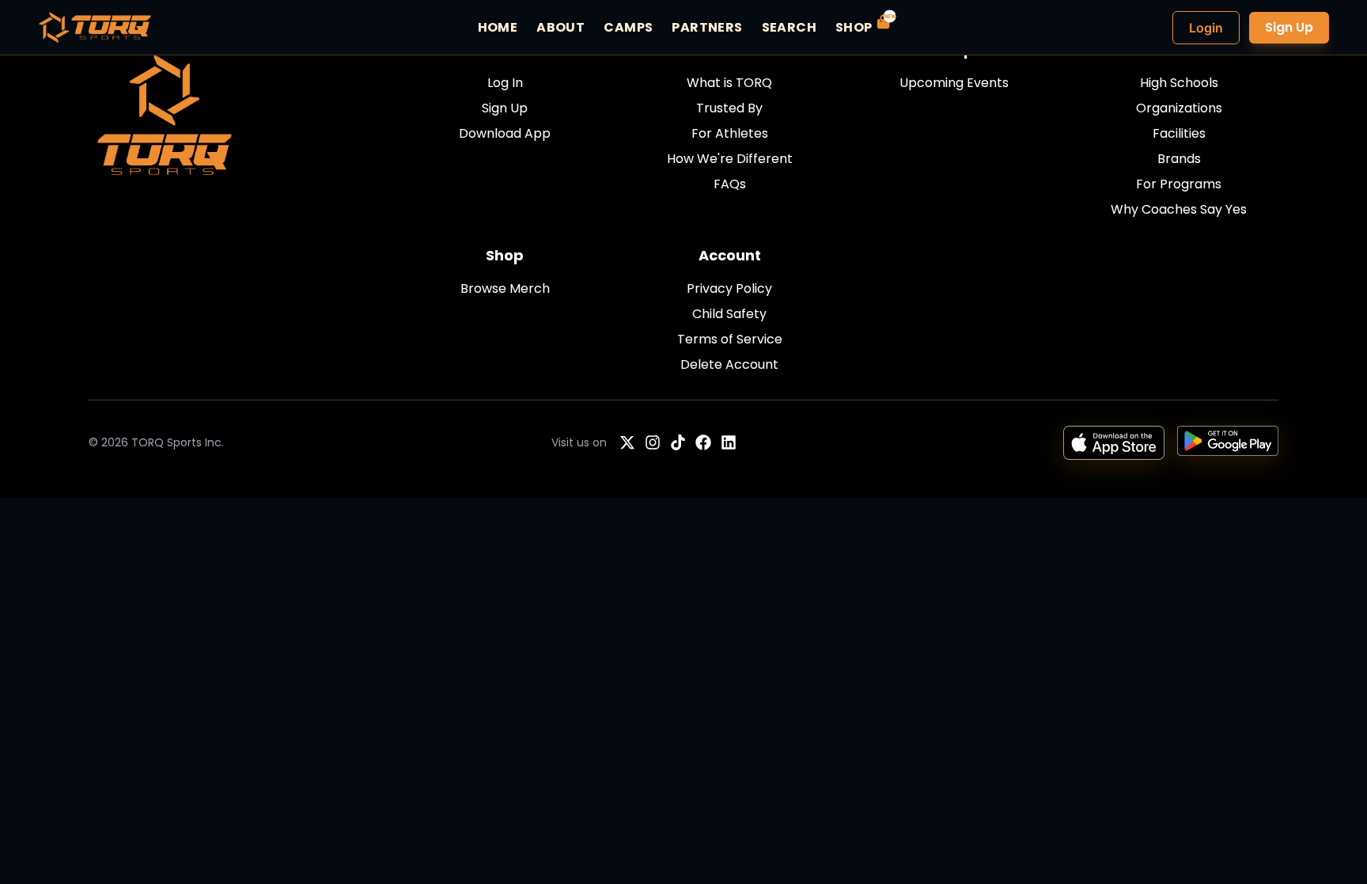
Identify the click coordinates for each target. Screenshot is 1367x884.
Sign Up (1289, 27)
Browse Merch (505, 288)
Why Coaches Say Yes (1179, 209)
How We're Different (730, 159)
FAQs (730, 184)
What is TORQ (729, 83)
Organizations (1179, 108)
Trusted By (729, 108)
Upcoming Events (954, 83)
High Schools (1179, 83)
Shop (505, 255)
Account (730, 255)
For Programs (1178, 184)
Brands (1179, 159)
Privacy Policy (729, 288)
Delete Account (729, 364)
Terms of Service (729, 339)
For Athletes (729, 133)
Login (1206, 28)
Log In (505, 83)
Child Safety (729, 314)
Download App (505, 133)
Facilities (1179, 133)
